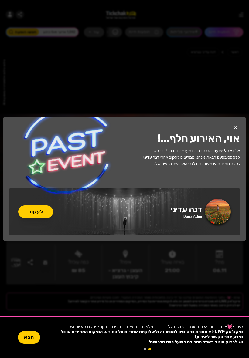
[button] (235, 127)
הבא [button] (29, 337)
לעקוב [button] (35, 211)
